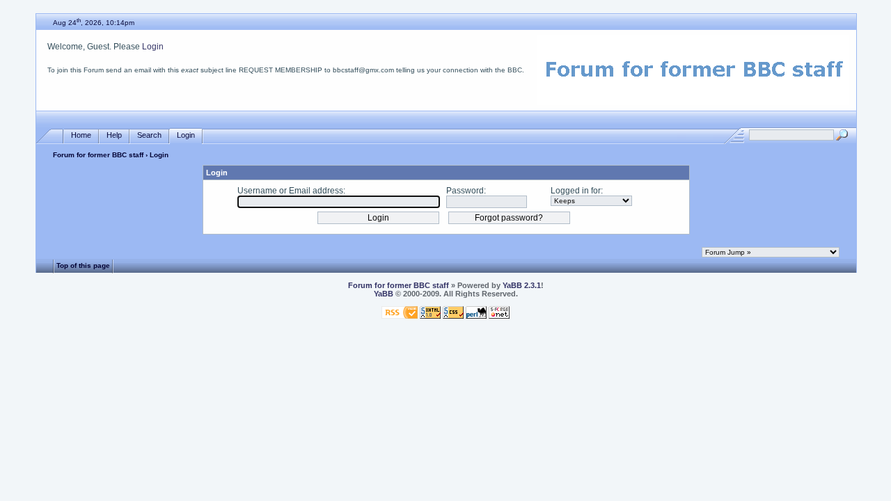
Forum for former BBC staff (98, 155)
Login (153, 46)
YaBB (383, 293)
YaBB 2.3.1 (522, 285)
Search (149, 135)
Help (114, 135)
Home (81, 135)
